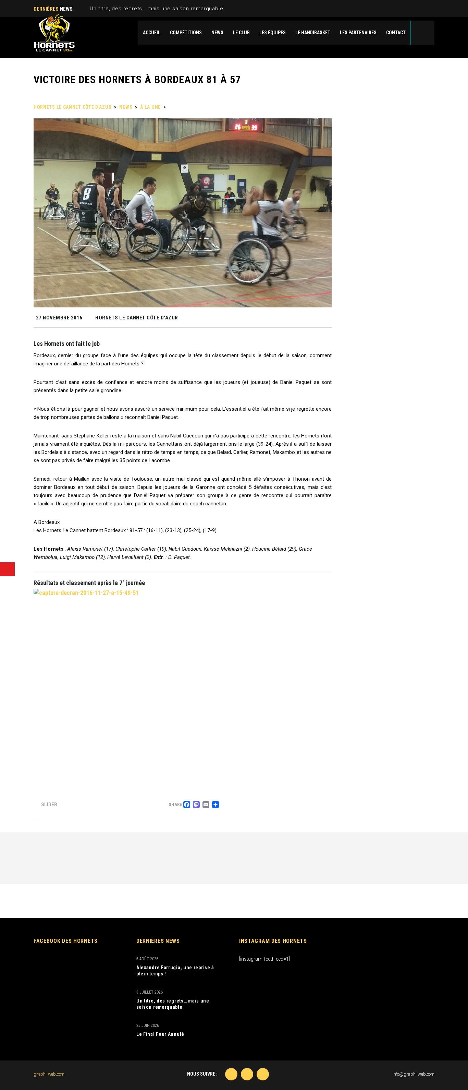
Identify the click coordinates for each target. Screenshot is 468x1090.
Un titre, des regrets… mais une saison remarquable (156, 8)
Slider (49, 804)
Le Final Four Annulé (160, 1034)
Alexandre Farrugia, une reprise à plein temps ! (175, 970)
